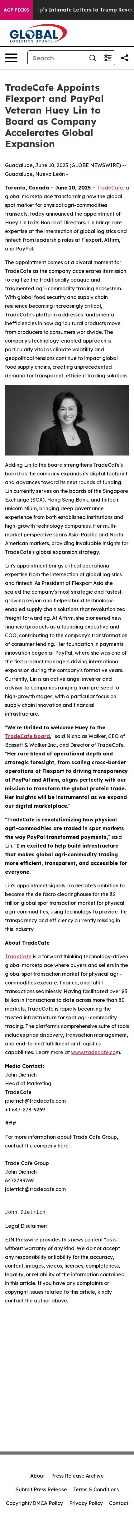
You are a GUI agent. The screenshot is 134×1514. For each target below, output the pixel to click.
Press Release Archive (77, 1476)
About (37, 1476)
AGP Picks (16, 10)
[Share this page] (124, 58)
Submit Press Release (41, 1489)
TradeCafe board (27, 736)
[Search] (92, 58)
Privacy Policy (86, 1503)
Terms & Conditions (96, 1489)
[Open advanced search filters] (107, 58)
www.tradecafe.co (93, 1052)
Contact (118, 1503)
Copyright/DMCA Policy (34, 1503)
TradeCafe (110, 188)
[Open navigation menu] (11, 58)
